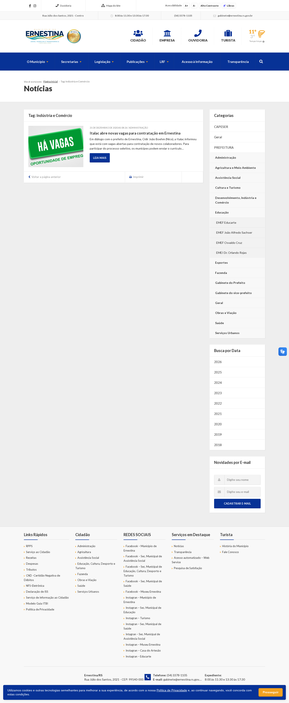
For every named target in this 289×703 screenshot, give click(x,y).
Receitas (31, 557)
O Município (36, 62)
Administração (225, 157)
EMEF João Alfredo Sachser (234, 232)
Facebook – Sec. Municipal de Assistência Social (143, 558)
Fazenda (221, 273)
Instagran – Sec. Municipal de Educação (142, 610)
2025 (218, 372)
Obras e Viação (226, 313)
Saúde (219, 323)
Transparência (238, 62)
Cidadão (138, 40)
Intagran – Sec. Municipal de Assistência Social (142, 636)
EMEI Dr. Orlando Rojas (231, 252)
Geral (218, 137)
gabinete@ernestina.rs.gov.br (182, 679)
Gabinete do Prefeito (230, 282)
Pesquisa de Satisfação (188, 568)
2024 (218, 382)
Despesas (32, 563)
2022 (218, 403)
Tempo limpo (255, 41)
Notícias (179, 546)
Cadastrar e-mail (237, 503)
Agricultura (84, 552)
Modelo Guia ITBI (37, 603)
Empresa (167, 40)
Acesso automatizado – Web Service (190, 560)
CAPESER (221, 127)
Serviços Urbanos (227, 333)
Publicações (135, 62)
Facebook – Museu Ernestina (143, 591)
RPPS (29, 546)
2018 (218, 445)
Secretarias (69, 62)
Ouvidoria (65, 5)
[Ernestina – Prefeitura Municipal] (53, 36)
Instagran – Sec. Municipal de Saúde (142, 626)
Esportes (221, 262)
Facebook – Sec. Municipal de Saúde (143, 583)
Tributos (31, 569)
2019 (218, 434)
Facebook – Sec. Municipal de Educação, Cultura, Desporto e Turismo (143, 571)
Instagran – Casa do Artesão (143, 650)
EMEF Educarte (226, 222)
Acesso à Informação (197, 62)
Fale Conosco (230, 552)
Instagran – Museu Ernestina (143, 644)
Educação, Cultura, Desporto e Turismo (95, 566)
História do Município (235, 546)
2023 (218, 393)
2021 (218, 414)
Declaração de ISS (37, 591)
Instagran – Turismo (138, 618)
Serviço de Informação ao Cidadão (47, 597)
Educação (222, 212)
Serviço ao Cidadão (38, 552)
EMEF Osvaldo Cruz (229, 242)
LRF (162, 62)
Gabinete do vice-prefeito (233, 293)
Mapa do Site (113, 5)
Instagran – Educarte (138, 656)
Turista (228, 40)
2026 (218, 362)
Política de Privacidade (40, 609)
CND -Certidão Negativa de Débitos (42, 578)
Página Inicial (50, 81)
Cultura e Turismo (228, 187)
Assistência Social (228, 177)
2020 (218, 424)
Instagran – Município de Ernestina (140, 600)
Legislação (102, 62)
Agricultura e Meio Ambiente (235, 167)
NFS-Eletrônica (35, 585)
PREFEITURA (224, 147)
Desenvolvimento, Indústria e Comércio (235, 200)
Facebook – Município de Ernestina (140, 548)
